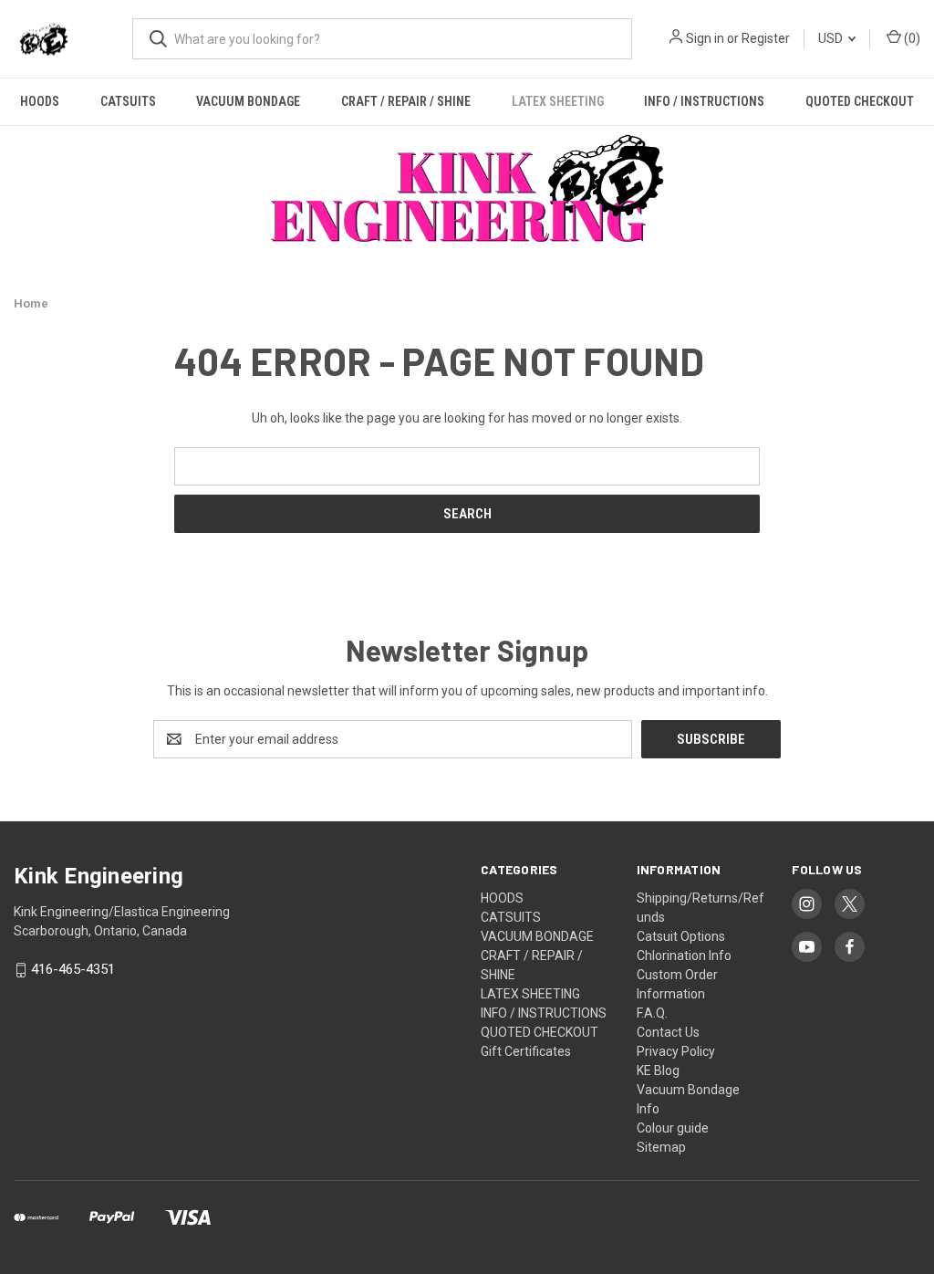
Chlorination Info (684, 955)
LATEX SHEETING (558, 101)
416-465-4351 (73, 970)
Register (766, 38)
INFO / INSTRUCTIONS (704, 101)
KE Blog (658, 1070)
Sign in (705, 38)
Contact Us (668, 1032)
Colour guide (673, 1128)
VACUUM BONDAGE (248, 101)
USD (832, 38)
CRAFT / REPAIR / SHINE (406, 101)
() (910, 38)
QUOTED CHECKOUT (859, 101)
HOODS (39, 101)
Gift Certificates (526, 1051)
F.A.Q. (652, 1013)
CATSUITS (128, 101)
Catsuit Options (681, 936)
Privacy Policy (676, 1051)
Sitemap (661, 1147)
